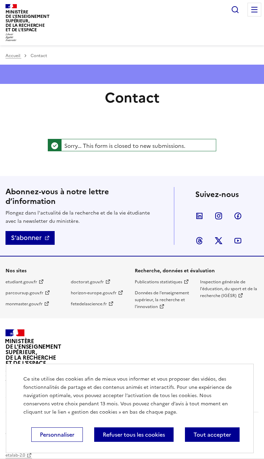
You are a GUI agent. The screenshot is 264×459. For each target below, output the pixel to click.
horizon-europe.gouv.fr (94, 293)
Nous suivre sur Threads (199, 241)
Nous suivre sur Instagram (219, 216)
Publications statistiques (158, 282)
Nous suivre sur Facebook (238, 216)
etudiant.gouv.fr (21, 282)
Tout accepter (212, 434)
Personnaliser (57, 434)
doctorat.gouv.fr (87, 282)
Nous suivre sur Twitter (219, 241)
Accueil (13, 56)
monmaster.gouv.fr (24, 304)
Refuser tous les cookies (134, 434)
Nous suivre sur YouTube (238, 241)
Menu (254, 10)
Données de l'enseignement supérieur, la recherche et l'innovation (162, 300)
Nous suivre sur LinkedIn (199, 216)
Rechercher (235, 10)
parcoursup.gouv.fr (24, 293)
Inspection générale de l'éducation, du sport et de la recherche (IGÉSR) (228, 289)
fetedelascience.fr (89, 304)
